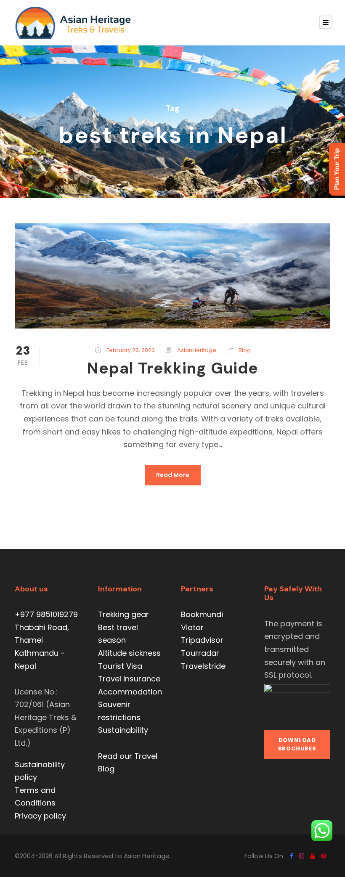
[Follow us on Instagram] (301, 856)
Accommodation (130, 691)
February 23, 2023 (130, 350)
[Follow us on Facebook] (291, 856)
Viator (192, 627)
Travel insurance (129, 678)
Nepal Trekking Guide (172, 368)
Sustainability (123, 730)
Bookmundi (202, 614)
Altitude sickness (129, 653)
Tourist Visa (120, 666)
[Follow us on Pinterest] (323, 856)
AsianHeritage (196, 350)
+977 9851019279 (46, 614)
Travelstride (203, 666)
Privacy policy (40, 816)
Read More (172, 475)
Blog (245, 350)
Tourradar (200, 653)
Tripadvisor (202, 640)
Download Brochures (297, 744)
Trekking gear (123, 614)
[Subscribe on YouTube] (312, 856)
